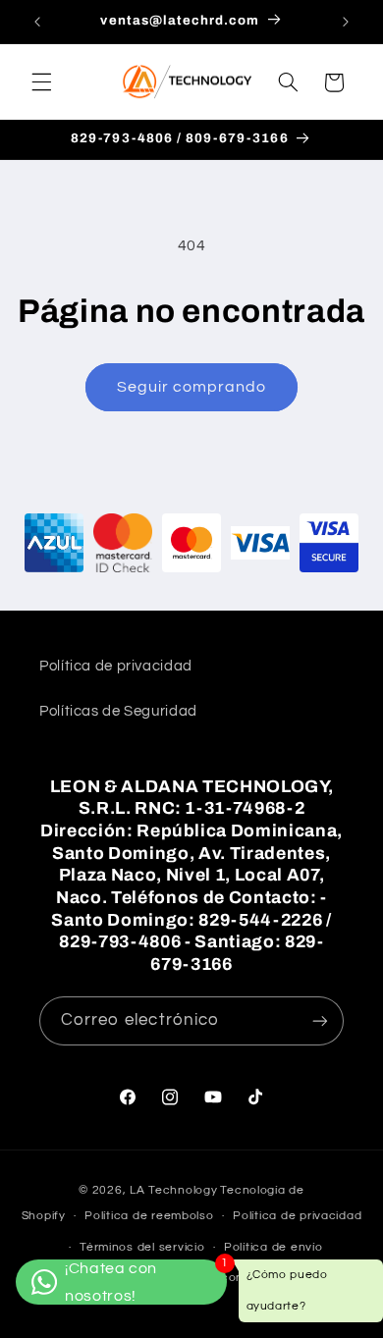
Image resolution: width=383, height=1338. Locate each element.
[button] (41, 82)
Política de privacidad (115, 666)
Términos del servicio (142, 1247)
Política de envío (273, 1247)
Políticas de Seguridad (118, 711)
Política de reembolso (148, 1215)
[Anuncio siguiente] (345, 21)
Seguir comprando (192, 387)
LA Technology (174, 1190)
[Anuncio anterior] (37, 21)
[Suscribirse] (320, 1020)
